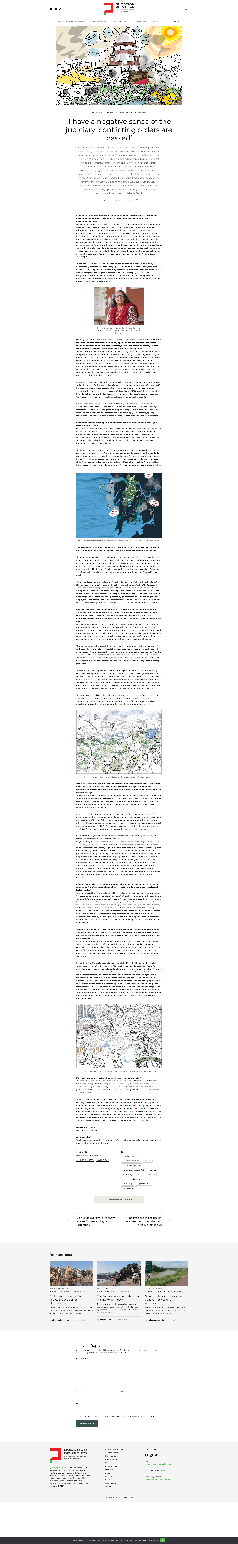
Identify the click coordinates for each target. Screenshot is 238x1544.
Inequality (109, 1470)
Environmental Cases (132, 1165)
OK (163, 1540)
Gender (155, 22)
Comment (82, 1358)
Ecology (147, 1161)
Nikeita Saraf (105, 1320)
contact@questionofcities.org (158, 1464)
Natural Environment (74, 22)
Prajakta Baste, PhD (156, 1320)
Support (108, 1487)
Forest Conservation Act (133, 1170)
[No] (235, 1540)
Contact (132, 1497)
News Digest (110, 1480)
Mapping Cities (111, 1456)
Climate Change (119, 22)
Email (124, 1391)
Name (80, 1391)
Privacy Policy (121, 1497)
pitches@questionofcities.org (158, 1479)
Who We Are (110, 1483)
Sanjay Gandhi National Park (135, 1179)
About (176, 22)
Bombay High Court (131, 1156)
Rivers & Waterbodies (60, 1289)
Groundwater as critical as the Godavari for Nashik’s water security (163, 1300)
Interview (153, 1170)
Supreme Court (143, 1184)
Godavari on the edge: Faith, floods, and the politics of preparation (67, 1300)
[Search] (186, 9)
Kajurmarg (127, 1174)
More (166, 22)
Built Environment (98, 22)
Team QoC (105, 201)
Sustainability (79, 1291)
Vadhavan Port (129, 1188)
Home (59, 22)
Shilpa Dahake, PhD (60, 1320)
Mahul (152, 1174)
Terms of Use (108, 1497)
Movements (140, 112)
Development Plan (131, 1161)
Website (80, 1404)
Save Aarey (127, 1184)
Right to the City (139, 22)
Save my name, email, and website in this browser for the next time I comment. (117, 1416)
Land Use (141, 1174)
